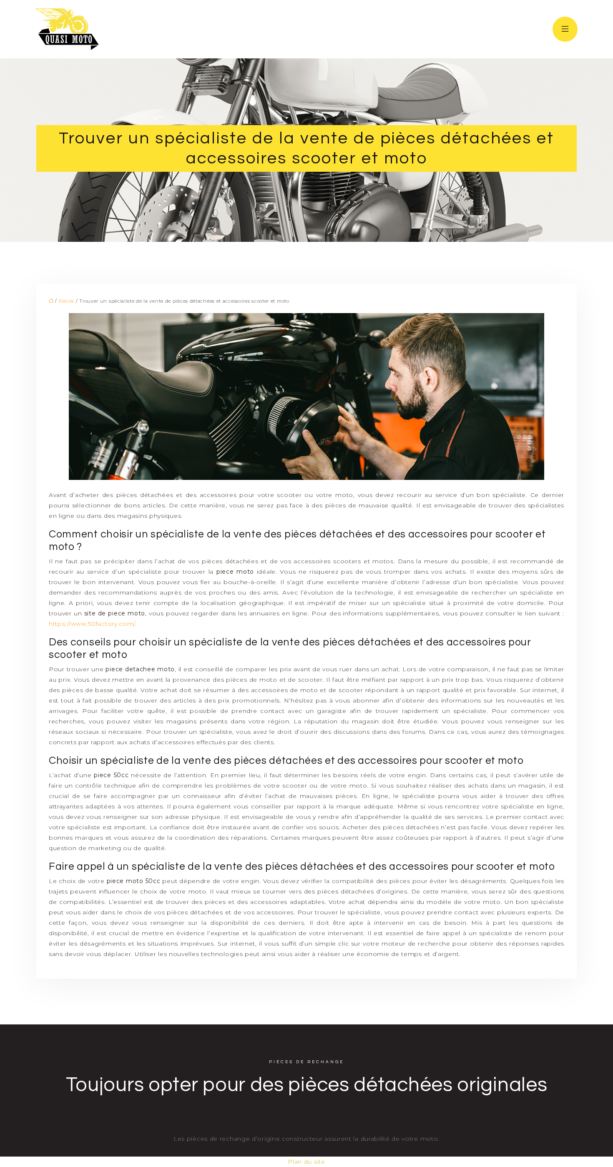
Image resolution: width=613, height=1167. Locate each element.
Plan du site (306, 1161)
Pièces (66, 301)
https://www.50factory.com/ (92, 623)
